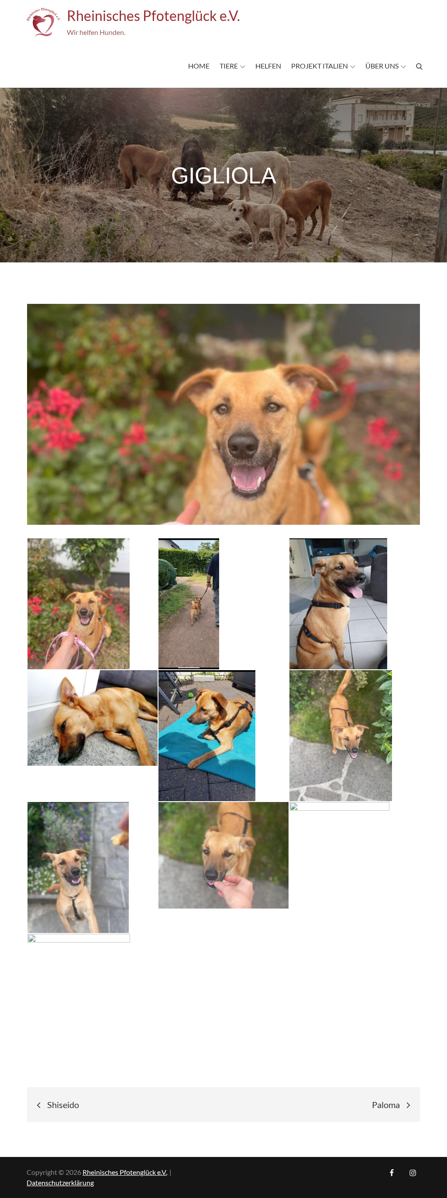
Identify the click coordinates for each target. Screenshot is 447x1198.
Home (199, 66)
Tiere (229, 66)
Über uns (382, 66)
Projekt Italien (319, 66)
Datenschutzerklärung (60, 1182)
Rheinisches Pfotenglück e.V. (153, 15)
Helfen (268, 66)
